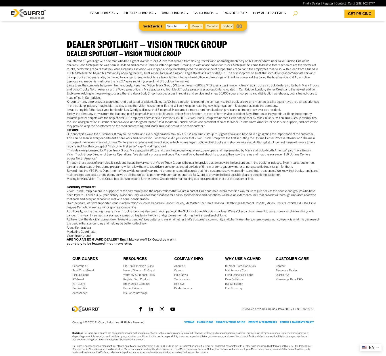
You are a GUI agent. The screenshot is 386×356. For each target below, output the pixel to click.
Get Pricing (359, 14)
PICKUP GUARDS (138, 13)
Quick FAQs (283, 274)
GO (239, 26)
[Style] (227, 26)
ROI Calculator (234, 283)
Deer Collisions (234, 279)
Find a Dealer (311, 3)
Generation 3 (80, 266)
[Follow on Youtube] (172, 309)
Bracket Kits (79, 288)
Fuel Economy (233, 288)
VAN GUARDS (173, 13)
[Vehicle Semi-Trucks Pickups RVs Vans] (177, 26)
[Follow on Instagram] (161, 309)
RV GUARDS (204, 13)
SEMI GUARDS (102, 13)
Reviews (179, 283)
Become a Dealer (286, 270)
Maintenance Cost (236, 270)
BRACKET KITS (236, 13)
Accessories (79, 293)
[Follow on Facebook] (140, 309)
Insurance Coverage (135, 293)
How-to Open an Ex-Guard (139, 270)
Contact (341, 3)
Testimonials (182, 279)
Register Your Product (136, 279)
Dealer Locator (183, 288)
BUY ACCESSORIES (269, 13)
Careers (179, 270)
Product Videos (132, 288)
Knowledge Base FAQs (289, 279)
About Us (180, 266)
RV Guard (78, 279)
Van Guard (78, 283)
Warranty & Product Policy (139, 274)
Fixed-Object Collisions (239, 274)
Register (328, 3)
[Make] (196, 26)
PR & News (181, 274)
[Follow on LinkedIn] (151, 309)
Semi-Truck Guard (83, 270)
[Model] (212, 26)
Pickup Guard (80, 274)
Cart (351, 3)
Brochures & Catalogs (136, 283)
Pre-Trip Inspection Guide (138, 266)
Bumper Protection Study (240, 266)
